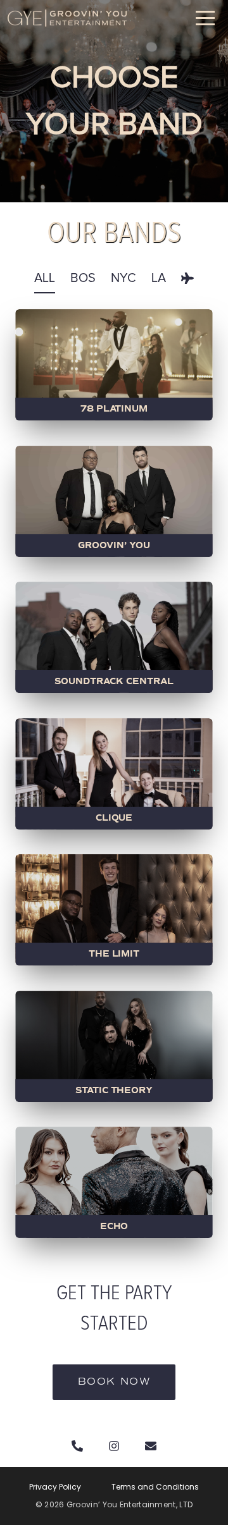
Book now (114, 1382)
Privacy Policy (55, 1487)
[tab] (44, 278)
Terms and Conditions (155, 1487)
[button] (205, 18)
